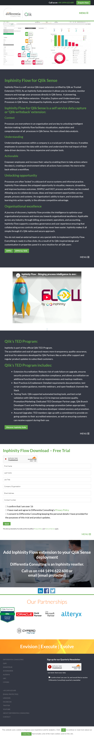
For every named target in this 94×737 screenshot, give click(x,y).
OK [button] (63, 730)
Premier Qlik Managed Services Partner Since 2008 (25, 13)
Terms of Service (50, 529)
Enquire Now (83, 2)
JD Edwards (8, 671)
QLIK (5, 663)
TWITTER (6, 705)
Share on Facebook (46, 590)
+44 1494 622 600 (66, 2)
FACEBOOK (7, 702)
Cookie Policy (26, 734)
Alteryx (6, 675)
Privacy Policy (62, 510)
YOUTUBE (6, 709)
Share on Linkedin (40, 590)
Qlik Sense (56, 94)
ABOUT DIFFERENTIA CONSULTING (16, 713)
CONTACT (6, 717)
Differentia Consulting (13, 659)
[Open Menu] (87, 13)
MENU (83, 257)
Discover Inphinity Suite (16, 427)
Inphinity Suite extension (40, 90)
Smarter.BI (7, 667)
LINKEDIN (6, 698)
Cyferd (6, 682)
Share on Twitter (52, 590)
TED (18, 90)
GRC (4, 678)
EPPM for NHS (21, 251)
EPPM (71, 102)
